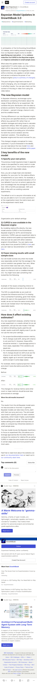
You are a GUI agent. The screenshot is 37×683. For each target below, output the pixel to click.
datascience (6, 22)
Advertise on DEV (28, 659)
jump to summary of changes (24, 78)
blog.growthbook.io (21, 10)
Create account (30, 2)
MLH (33, 664)
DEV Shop (27, 664)
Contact (5, 664)
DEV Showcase (22, 662)
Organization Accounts (10, 662)
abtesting (28, 22)
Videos (28, 657)
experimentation (17, 22)
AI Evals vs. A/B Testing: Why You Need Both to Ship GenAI (18, 582)
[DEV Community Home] (7, 2)
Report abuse (24, 480)
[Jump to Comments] (13, 680)
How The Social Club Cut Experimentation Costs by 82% (18, 573)
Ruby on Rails (17, 673)
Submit (7, 475)
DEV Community (8, 653)
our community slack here (10, 457)
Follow (18, 546)
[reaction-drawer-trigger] (4, 680)
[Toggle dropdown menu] (34, 486)
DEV (9, 671)
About (30, 662)
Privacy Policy (20, 667)
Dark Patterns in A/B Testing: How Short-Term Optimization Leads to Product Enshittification (16, 592)
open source (18, 669)
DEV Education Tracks (9, 659)
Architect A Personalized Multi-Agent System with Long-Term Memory (17, 624)
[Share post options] (34, 680)
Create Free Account (18, 560)
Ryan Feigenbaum (11, 7)
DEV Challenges (15, 657)
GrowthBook (24, 7)
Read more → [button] (7, 531)
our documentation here (14, 455)
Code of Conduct (13, 480)
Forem (9, 669)
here (28, 146)
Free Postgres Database (16, 664)
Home (7, 657)
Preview (16, 475)
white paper (31, 148)
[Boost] (28, 680)
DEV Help (19, 659)
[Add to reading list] (21, 680)
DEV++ (23, 657)
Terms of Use (29, 667)
